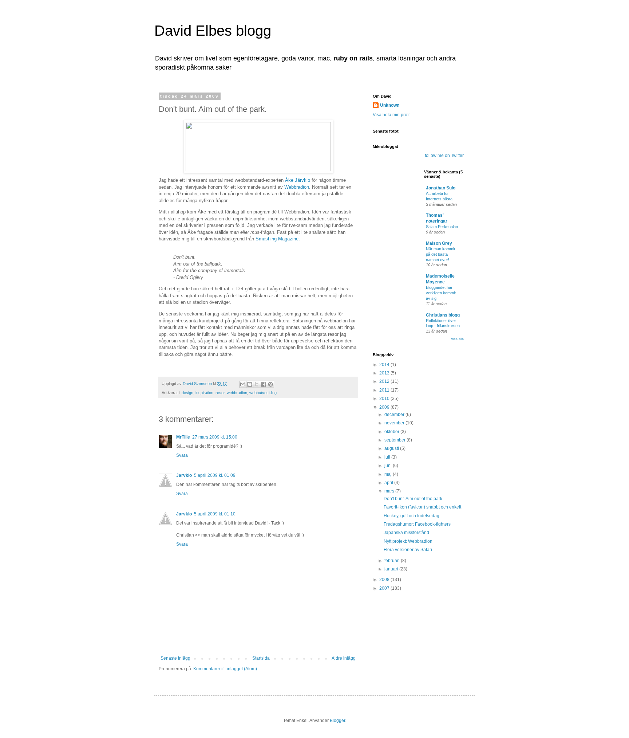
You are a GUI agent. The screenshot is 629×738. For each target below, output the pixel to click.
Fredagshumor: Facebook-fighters (417, 524)
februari (392, 560)
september (395, 440)
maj (388, 474)
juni (388, 465)
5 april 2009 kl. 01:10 (215, 514)
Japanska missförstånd (406, 532)
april (389, 482)
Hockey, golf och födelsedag (411, 515)
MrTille (183, 437)
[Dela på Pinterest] (270, 384)
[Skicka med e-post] (242, 384)
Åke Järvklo (297, 180)
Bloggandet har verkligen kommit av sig (441, 293)
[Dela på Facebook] (263, 384)
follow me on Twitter (444, 155)
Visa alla (457, 339)
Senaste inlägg (175, 658)
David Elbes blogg (212, 31)
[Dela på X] (256, 384)
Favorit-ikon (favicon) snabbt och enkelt (422, 507)
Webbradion (296, 187)
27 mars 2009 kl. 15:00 (214, 437)
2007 (385, 588)
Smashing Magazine (277, 239)
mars (389, 491)
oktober (392, 431)
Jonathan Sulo (440, 188)
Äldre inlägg (344, 658)
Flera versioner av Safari (408, 549)
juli (387, 457)
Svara (182, 455)
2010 (385, 398)
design (187, 392)
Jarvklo (184, 475)
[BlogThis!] (249, 384)
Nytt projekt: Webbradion (408, 541)
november (395, 422)
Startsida (261, 658)
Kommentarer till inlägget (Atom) (225, 668)
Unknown (389, 105)
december (395, 414)
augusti (392, 448)
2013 (385, 373)
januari (391, 569)
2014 (385, 364)
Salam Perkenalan (442, 226)
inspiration (204, 392)
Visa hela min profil (392, 114)
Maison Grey (439, 243)
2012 (385, 381)
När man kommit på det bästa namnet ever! (440, 254)
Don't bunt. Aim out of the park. (413, 498)
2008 (385, 579)
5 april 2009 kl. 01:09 (215, 475)
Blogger (337, 720)
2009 (385, 407)
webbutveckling (263, 392)
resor (220, 392)
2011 (385, 390)
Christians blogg (443, 315)
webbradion (237, 392)
